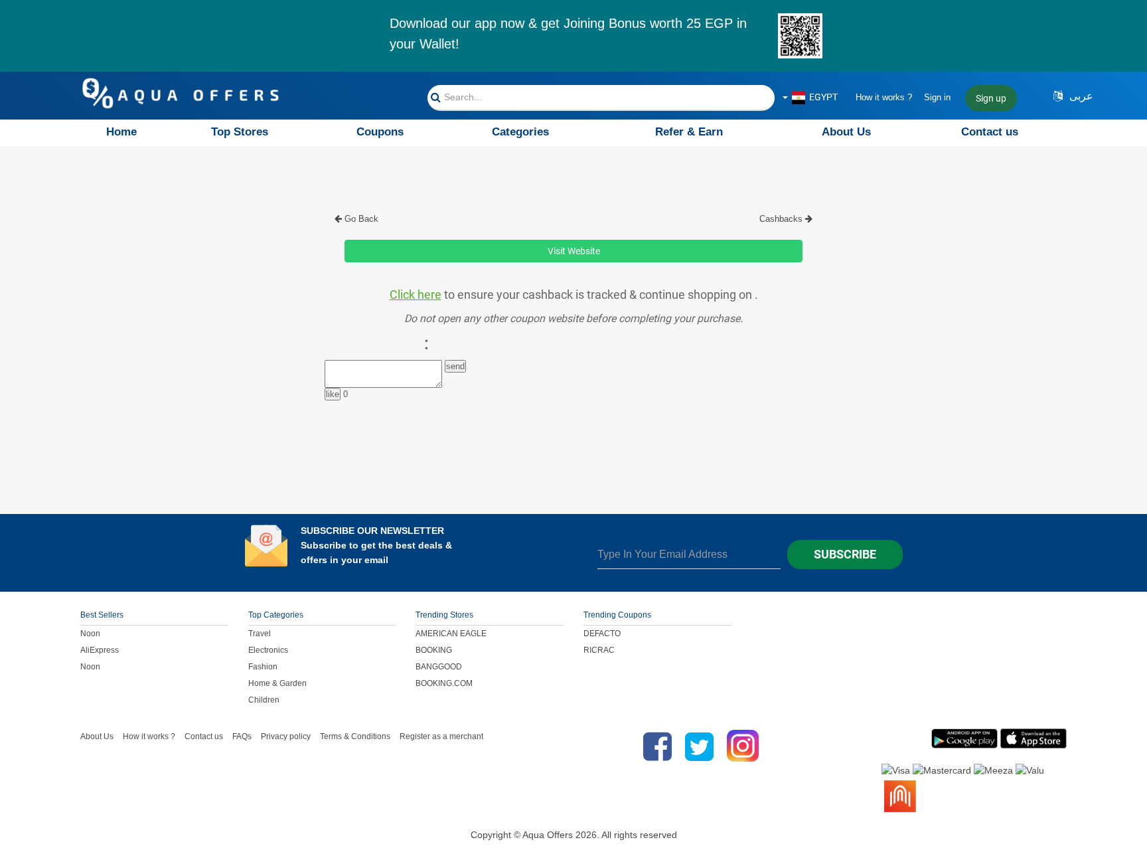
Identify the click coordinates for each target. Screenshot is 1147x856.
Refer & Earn (689, 132)
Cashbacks (782, 219)
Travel (259, 633)
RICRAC (599, 650)
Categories (520, 132)
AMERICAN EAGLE (451, 633)
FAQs (242, 736)
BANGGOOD (439, 666)
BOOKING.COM (444, 683)
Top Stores (239, 132)
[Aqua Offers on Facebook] (654, 746)
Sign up (991, 98)
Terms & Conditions (355, 736)
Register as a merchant (441, 736)
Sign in (937, 97)
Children (263, 700)
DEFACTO (602, 633)
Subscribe (845, 554)
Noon (90, 633)
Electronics (268, 650)
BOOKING (434, 650)
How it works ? (884, 97)
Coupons (380, 132)
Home (121, 132)
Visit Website (574, 251)
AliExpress (99, 650)
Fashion (262, 666)
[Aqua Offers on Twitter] (699, 746)
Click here (415, 295)
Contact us (989, 132)
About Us (846, 132)
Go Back (360, 219)
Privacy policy (286, 736)
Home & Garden (277, 683)
